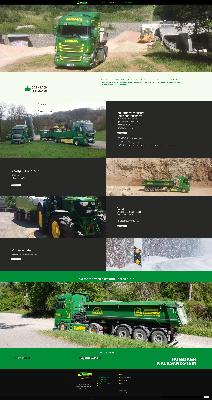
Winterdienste (121, 381)
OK (206, 396)
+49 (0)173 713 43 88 (82, 383)
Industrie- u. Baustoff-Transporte (125, 377)
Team (120, 387)
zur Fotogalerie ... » (122, 133)
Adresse (120, 386)
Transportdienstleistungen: (123, 375)
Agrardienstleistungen (123, 380)
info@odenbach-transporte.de (84, 386)
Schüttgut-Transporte (123, 378)
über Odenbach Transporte (123, 389)
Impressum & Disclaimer (123, 390)
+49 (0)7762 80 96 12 (84, 384)
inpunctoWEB (95, 398)
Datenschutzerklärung (123, 392)
